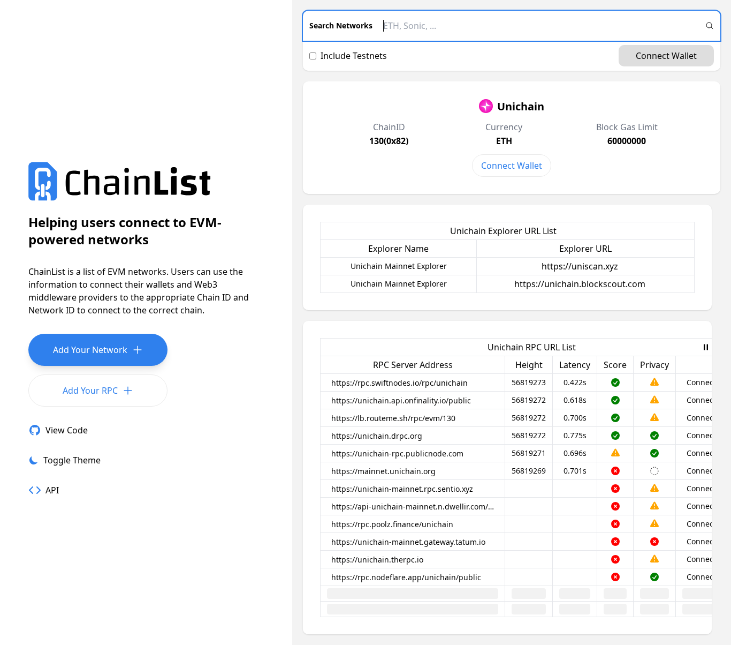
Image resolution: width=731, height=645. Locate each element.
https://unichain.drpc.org (376, 436)
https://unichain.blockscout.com (579, 284)
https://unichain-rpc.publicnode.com (397, 453)
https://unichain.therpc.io (377, 559)
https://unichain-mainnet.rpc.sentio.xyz (402, 489)
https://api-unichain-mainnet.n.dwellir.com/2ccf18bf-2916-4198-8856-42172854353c (414, 506)
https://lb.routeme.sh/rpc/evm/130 (393, 418)
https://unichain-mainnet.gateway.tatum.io (408, 542)
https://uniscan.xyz (580, 266)
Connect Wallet (666, 56)
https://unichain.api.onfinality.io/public (401, 400)
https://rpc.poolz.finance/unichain (392, 524)
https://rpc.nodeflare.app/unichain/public (406, 577)
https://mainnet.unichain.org (383, 471)
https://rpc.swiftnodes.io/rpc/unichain (399, 383)
